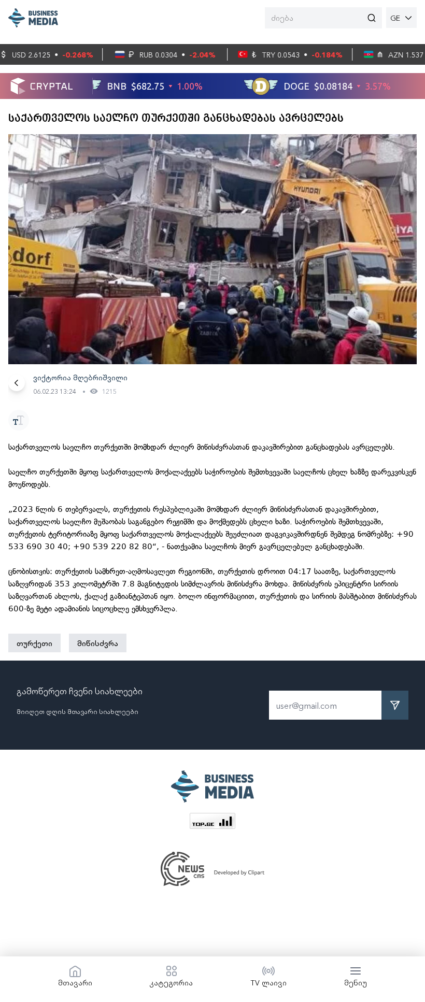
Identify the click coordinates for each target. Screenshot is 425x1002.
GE (395, 17)
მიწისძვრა (97, 643)
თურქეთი (34, 643)
